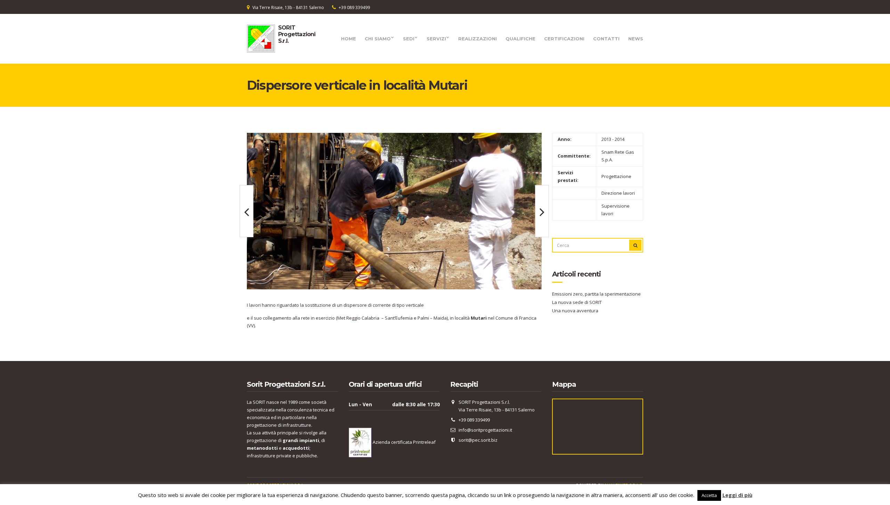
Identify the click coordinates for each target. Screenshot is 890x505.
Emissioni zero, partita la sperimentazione (596, 294)
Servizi (436, 38)
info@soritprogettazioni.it (485, 430)
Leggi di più (737, 494)
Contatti (606, 38)
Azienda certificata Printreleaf (404, 442)
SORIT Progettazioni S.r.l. (297, 34)
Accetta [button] (709, 495)
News (635, 38)
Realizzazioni (477, 38)
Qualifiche (520, 38)
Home (348, 38)
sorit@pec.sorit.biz (478, 440)
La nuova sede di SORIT (577, 302)
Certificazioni (564, 38)
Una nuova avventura (575, 310)
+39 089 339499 (354, 7)
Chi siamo (378, 38)
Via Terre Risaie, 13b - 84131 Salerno (288, 7)
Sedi (408, 38)
